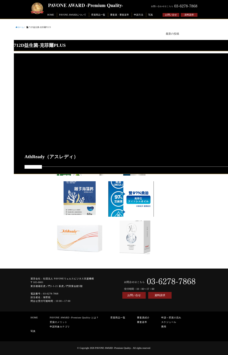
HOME (50, 14)
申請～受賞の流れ (171, 317)
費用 (163, 326)
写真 (150, 14)
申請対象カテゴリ (60, 326)
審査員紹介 (143, 317)
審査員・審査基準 (119, 14)
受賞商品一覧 (98, 14)
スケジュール (168, 322)
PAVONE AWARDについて (72, 14)
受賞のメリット (58, 322)
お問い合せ (171, 15)
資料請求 (189, 15)
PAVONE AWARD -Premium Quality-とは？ (74, 317)
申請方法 (138, 14)
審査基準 (142, 322)
